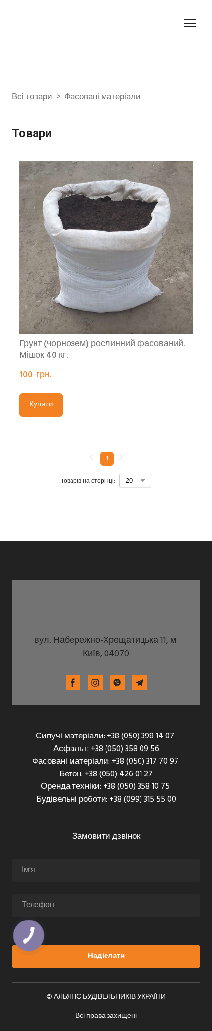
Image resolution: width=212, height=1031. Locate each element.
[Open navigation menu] (190, 23)
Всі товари (32, 97)
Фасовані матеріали (102, 97)
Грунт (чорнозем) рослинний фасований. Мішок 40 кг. (102, 350)
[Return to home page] (67, 23)
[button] (41, 405)
